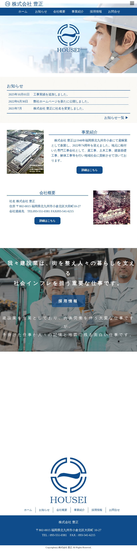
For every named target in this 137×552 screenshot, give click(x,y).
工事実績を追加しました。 (51, 94)
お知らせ (41, 11)
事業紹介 (78, 11)
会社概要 (59, 11)
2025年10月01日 (19, 94)
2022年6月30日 (18, 101)
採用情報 (96, 11)
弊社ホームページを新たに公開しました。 (62, 101)
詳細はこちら (90, 170)
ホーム (22, 11)
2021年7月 (15, 108)
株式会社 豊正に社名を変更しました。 (59, 108)
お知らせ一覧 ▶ (116, 118)
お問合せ (114, 11)
